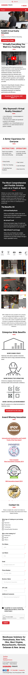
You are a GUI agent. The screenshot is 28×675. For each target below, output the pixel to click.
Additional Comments (8, 594)
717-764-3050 (14, 670)
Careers (5, 658)
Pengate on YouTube (8, 670)
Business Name (6, 579)
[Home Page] (7, 5)
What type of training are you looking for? (12, 520)
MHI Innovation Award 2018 (14, 481)
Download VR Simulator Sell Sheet (13, 96)
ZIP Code (4, 587)
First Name (5, 544)
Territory (5, 656)
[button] (13, 1)
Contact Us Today (8, 40)
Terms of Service (13, 663)
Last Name (5, 553)
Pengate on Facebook (3, 670)
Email (3, 561)
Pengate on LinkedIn (6, 670)
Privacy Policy (5, 663)
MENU (25, 5)
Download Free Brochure (14, 410)
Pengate (3, 10)
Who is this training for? (9, 533)
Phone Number (6, 570)
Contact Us (22, 670)
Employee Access (7, 659)
